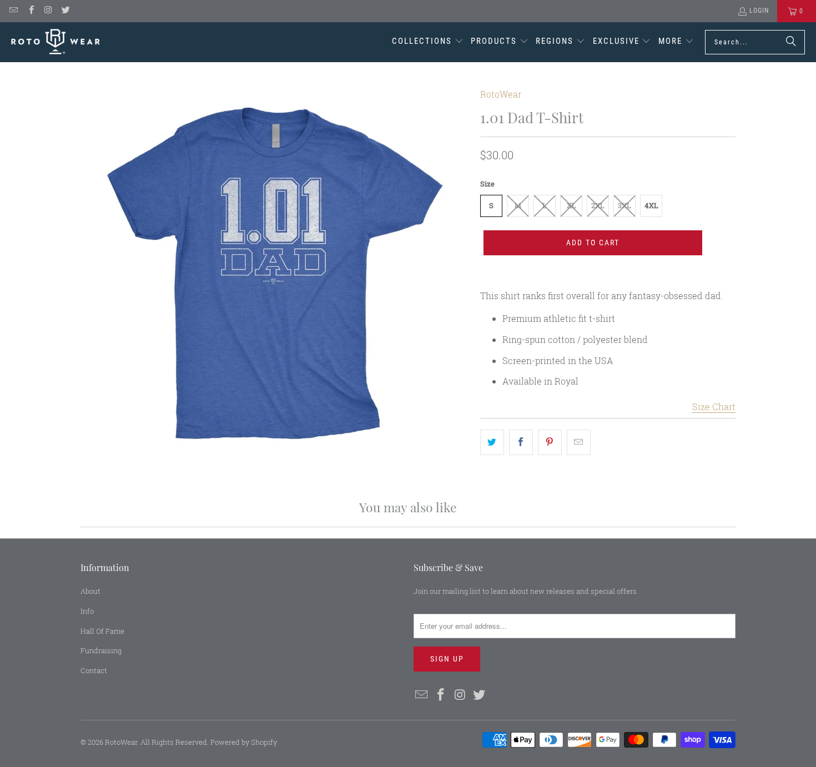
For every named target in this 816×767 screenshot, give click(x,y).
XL (571, 205)
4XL (651, 205)
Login (759, 10)
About (90, 591)
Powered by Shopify (243, 742)
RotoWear (500, 94)
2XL (598, 205)
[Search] (791, 42)
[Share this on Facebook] (521, 442)
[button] (428, 42)
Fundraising (101, 650)
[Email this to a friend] (579, 442)
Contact (93, 670)
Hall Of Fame (102, 631)
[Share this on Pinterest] (550, 442)
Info (87, 611)
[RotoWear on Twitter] (65, 11)
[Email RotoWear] (13, 11)
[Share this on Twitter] (492, 442)
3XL (624, 205)
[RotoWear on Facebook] (30, 11)
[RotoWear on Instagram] (48, 11)
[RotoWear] (55, 42)
